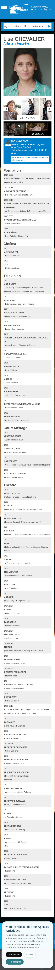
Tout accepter (14, 962)
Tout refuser (14, 954)
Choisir (29, 954)
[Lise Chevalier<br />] (13, 119)
